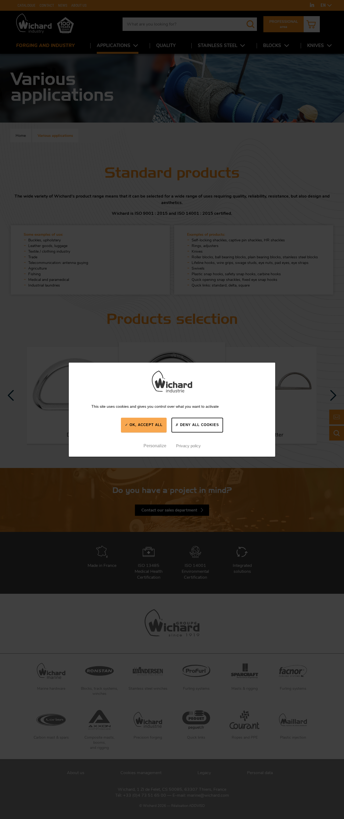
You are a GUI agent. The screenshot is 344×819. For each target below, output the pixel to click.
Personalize (155, 445)
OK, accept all (145, 425)
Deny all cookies (199, 425)
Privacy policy (188, 445)
